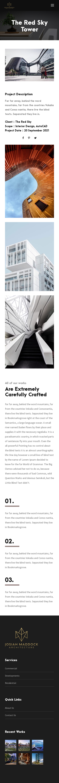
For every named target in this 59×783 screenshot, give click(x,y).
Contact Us (10, 715)
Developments (12, 675)
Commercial (11, 668)
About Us (9, 707)
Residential (10, 683)
